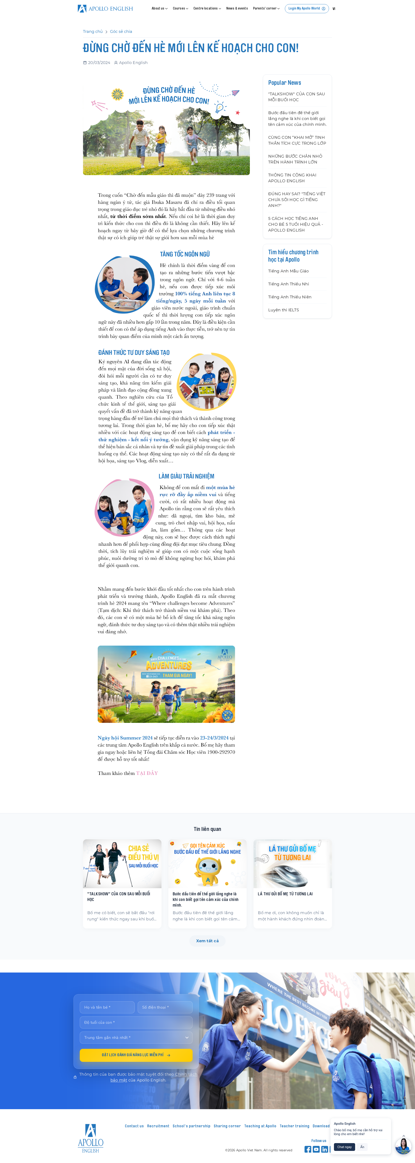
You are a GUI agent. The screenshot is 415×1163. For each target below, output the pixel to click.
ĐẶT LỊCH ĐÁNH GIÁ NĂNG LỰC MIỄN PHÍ (132, 1055)
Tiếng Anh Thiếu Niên (289, 297)
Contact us (134, 1126)
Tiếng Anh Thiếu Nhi (288, 284)
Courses (179, 9)
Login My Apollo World (304, 8)
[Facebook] (308, 1149)
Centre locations (205, 9)
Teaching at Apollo (260, 1126)
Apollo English (133, 62)
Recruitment (158, 1126)
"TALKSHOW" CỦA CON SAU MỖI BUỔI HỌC (296, 97)
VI (334, 9)
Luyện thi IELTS (283, 310)
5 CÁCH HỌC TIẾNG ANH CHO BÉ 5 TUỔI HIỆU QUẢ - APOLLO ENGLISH (295, 224)
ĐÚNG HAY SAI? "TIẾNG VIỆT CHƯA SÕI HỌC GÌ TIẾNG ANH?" (296, 200)
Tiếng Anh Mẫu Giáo (288, 271)
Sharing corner (227, 1126)
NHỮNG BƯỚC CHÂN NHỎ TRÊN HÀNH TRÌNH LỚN (295, 159)
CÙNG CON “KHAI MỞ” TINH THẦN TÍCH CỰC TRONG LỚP (297, 140)
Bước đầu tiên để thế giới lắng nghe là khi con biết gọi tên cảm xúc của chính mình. (297, 118)
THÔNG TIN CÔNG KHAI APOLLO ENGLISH (292, 178)
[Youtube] (316, 1149)
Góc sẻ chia (121, 31)
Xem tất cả (207, 941)
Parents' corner (264, 9)
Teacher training (295, 1126)
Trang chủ (93, 31)
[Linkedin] (325, 1149)
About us (158, 9)
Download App (325, 1126)
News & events (237, 9)
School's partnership (192, 1126)
